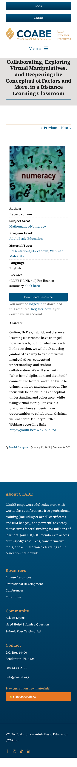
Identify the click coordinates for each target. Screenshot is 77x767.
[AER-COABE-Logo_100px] (38, 29)
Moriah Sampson (19, 447)
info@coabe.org (17, 677)
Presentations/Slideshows (28, 251)
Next (64, 127)
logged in (36, 304)
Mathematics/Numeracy (27, 226)
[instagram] (14, 751)
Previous (51, 127)
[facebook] (7, 751)
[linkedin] (28, 751)
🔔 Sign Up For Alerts (22, 696)
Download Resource (38, 297)
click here (32, 285)
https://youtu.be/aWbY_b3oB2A (32, 430)
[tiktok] (21, 751)
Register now (41, 309)
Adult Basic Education (26, 238)
